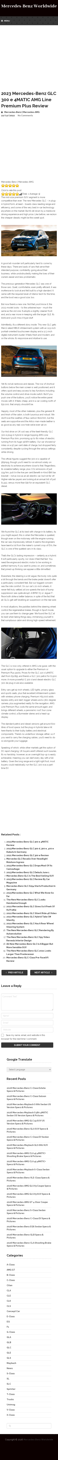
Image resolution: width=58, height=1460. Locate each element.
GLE (9, 1353)
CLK (9, 1301)
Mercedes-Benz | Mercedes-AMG (22, 112)
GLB (9, 1342)
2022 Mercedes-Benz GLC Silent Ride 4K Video (31, 913)
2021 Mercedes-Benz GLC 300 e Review (27, 855)
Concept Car (13, 1311)
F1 (8, 1327)
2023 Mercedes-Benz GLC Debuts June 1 (27, 872)
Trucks (10, 1399)
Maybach (11, 1363)
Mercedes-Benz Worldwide (29, 6)
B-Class (11, 1275)
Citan (9, 1285)
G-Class (11, 1332)
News (10, 1368)
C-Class (11, 1280)
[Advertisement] (29, 55)
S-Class (11, 1373)
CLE (9, 1296)
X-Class (11, 1415)
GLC (9, 1347)
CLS (9, 1306)
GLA (9, 1337)
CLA (9, 1290)
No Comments (25, 115)
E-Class (11, 1316)
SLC (9, 1384)
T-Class (11, 1394)
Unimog (11, 1404)
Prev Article (15, 972)
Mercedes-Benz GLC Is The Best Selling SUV (30, 876)
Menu (7, 21)
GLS (9, 1358)
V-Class (11, 1410)
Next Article (42, 972)
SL (8, 1378)
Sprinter (11, 1389)
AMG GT (11, 1270)
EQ (8, 1321)
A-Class (11, 1264)
